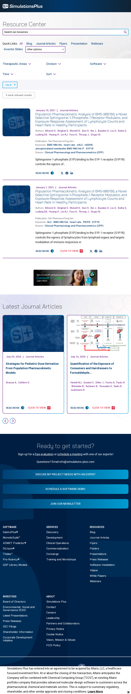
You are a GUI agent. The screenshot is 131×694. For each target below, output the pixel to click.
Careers (51, 612)
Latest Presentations (15, 615)
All (21, 43)
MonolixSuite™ (11, 537)
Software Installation (102, 564)
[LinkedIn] (72, 173)
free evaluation (44, 454)
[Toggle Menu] (124, 6)
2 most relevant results (19, 95)
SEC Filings (9, 626)
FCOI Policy (53, 645)
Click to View (69, 250)
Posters (94, 548)
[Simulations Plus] (22, 6)
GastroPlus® (10, 532)
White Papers (98, 575)
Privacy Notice (55, 628)
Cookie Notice (54, 634)
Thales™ (8, 554)
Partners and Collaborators (63, 623)
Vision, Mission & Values (60, 639)
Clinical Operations (57, 543)
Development (54, 537)
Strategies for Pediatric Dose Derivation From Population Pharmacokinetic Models (32, 368)
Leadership (53, 618)
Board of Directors (14, 601)
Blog (29, 43)
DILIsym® (9, 548)
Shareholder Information (18, 632)
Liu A (8, 84)
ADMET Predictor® (14, 543)
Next (12, 421)
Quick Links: (10, 43)
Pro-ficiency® (11, 559)
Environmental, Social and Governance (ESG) (19, 608)
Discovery (52, 532)
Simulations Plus (56, 601)
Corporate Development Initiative (17, 639)
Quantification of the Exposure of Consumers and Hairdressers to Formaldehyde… (92, 368)
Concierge (52, 554)
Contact (51, 607)
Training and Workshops (61, 559)
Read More (42, 173)
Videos (94, 570)
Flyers (63, 43)
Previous (5, 421)
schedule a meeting (69, 454)
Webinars (97, 43)
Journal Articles (46, 43)
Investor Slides (13, 49)
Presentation (79, 43)
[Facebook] (67, 173)
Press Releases (99, 559)
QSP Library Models (15, 564)
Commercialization (57, 548)
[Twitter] (62, 173)
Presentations (98, 554)
